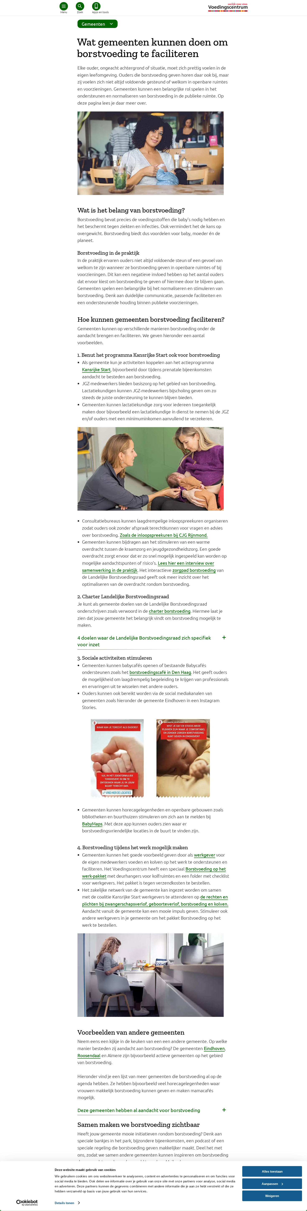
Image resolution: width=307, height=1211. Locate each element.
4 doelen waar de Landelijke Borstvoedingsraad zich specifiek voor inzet (144, 641)
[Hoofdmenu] (64, 6)
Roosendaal (88, 1055)
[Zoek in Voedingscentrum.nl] (80, 6)
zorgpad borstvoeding (194, 570)
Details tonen (64, 1203)
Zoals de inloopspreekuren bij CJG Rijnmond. (164, 535)
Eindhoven (214, 1048)
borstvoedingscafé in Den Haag (160, 672)
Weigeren (272, 1196)
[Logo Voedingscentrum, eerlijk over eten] (227, 7)
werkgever (204, 854)
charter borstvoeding (169, 611)
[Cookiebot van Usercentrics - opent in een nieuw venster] (27, 1203)
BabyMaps (92, 823)
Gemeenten (93, 24)
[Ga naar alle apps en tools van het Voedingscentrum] (96, 6)
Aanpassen (270, 1183)
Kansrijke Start (96, 369)
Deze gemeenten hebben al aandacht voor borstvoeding (138, 1110)
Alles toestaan (272, 1171)
